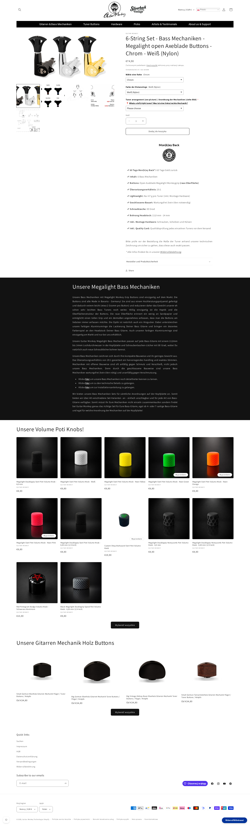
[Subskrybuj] (65, 783)
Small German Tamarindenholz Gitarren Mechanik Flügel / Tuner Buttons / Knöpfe (206, 696)
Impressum (21, 746)
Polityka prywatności (82, 819)
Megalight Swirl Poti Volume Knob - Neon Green (168, 482)
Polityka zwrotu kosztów (61, 819)
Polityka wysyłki (123, 819)
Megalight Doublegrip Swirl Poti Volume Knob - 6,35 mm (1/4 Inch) (80, 544)
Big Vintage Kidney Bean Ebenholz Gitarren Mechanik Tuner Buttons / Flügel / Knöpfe (151, 697)
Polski (203, 10)
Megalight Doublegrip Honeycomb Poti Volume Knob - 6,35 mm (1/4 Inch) (212, 544)
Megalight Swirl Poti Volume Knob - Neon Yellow (124, 482)
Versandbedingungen (26, 761)
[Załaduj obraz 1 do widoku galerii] (28, 96)
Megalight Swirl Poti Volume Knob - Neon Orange (209, 483)
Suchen (19, 741)
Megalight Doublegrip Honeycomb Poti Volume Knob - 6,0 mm (168, 544)
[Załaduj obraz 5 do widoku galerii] (28, 120)
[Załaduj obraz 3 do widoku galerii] (77, 96)
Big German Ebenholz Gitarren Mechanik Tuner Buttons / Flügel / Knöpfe (95, 698)
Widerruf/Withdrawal (234, 820)
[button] (19, 10)
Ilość (128, 115)
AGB (18, 751)
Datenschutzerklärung (26, 756)
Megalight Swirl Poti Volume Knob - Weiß (77, 482)
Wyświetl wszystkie (125, 625)
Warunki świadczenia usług (103, 819)
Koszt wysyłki (152, 65)
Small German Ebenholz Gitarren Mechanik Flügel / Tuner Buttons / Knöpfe (40, 695)
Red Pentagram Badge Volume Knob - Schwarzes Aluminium (32, 608)
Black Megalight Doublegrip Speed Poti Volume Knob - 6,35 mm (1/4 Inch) (80, 608)
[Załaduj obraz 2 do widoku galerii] (53, 96)
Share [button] (131, 270)
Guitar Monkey (27, 819)
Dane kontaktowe (151, 819)
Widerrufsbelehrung (170, 251)
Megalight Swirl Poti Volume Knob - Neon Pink (36, 543)
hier (87, 378)
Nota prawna (137, 819)
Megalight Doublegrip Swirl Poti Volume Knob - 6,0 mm (36, 483)
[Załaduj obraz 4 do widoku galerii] (102, 96)
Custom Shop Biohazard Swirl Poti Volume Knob (122, 547)
